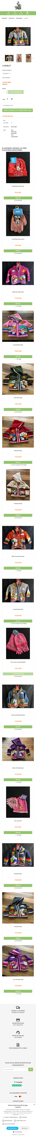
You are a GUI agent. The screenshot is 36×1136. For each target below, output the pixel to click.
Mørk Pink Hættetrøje (18, 292)
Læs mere (21, 1114)
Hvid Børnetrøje (18, 503)
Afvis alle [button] (25, 1128)
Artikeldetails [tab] (8, 116)
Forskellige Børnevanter (18, 239)
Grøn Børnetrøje (18, 397)
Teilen (7, 99)
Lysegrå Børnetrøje (18, 609)
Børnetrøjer (14, 126)
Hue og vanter (18, 821)
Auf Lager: (5, 123)
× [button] (34, 1104)
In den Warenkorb (16, 92)
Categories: (6, 126)
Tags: (4, 130)
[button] (18, 1132)
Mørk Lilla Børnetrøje (18, 768)
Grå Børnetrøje (18, 926)
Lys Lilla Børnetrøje (18, 979)
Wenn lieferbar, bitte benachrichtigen (17, 110)
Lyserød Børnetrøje (18, 345)
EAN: (4, 120)
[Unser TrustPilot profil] (18, 1082)
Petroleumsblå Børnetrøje (18, 715)
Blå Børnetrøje (18, 873)
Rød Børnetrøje (18, 450)
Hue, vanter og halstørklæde (18, 662)
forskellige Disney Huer (18, 186)
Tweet (11, 99)
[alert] (18, 1119)
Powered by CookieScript (18, 1134)
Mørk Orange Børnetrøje (18, 556)
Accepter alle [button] (12, 1128)
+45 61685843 (18, 1037)
